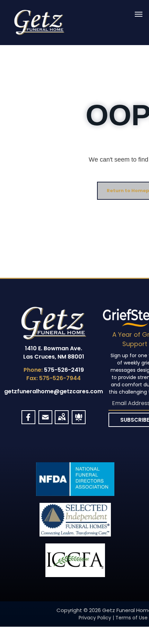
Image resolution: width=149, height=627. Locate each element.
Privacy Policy (95, 617)
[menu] (139, 14)
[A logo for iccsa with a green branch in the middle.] (75, 560)
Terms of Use (131, 617)
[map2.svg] (61, 421)
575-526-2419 (64, 370)
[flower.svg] (78, 421)
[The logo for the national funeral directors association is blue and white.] (75, 479)
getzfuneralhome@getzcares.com (53, 391)
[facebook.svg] (28, 421)
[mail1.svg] (45, 421)
